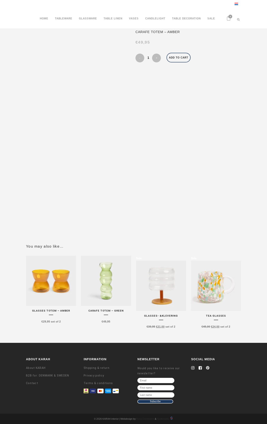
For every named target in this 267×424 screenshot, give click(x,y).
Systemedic (163, 419)
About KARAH (36, 367)
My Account (224, 4)
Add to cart (178, 57)
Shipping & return (96, 367)
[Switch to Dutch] (235, 4)
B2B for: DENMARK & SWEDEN (47, 375)
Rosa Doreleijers (145, 419)
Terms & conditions (98, 383)
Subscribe (155, 401)
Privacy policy (94, 375)
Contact (32, 383)
